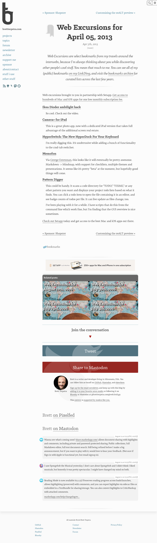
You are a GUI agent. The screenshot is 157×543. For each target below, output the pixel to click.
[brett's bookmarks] (11, 86)
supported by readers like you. (97, 400)
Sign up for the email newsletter (84, 388)
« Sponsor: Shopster (54, 13)
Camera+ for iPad (54, 120)
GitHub (98, 382)
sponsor (7, 64)
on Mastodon (65, 428)
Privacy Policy (116, 525)
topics (6, 40)
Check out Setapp (52, 221)
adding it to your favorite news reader (86, 391)
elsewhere (120, 382)
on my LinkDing (79, 73)
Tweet (90, 48)
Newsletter (77, 528)
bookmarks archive (120, 73)
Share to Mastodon (90, 367)
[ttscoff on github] (8, 86)
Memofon (49, 153)
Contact (76, 525)
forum (6, 45)
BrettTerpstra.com (12, 29)
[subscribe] (4, 86)
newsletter (9, 50)
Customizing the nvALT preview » (115, 13)
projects (7, 36)
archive (7, 55)
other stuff (9, 79)
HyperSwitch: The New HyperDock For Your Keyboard (80, 137)
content (77, 400)
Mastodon (106, 382)
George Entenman (60, 160)
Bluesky (73, 394)
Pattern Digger (52, 179)
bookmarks (53, 247)
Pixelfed (38, 532)
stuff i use (8, 74)
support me (9, 60)
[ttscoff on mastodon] (15, 86)
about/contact (11, 69)
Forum (75, 532)
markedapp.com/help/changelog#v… (61, 496)
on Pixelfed (64, 415)
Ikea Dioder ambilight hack (61, 107)
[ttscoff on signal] (19, 86)
